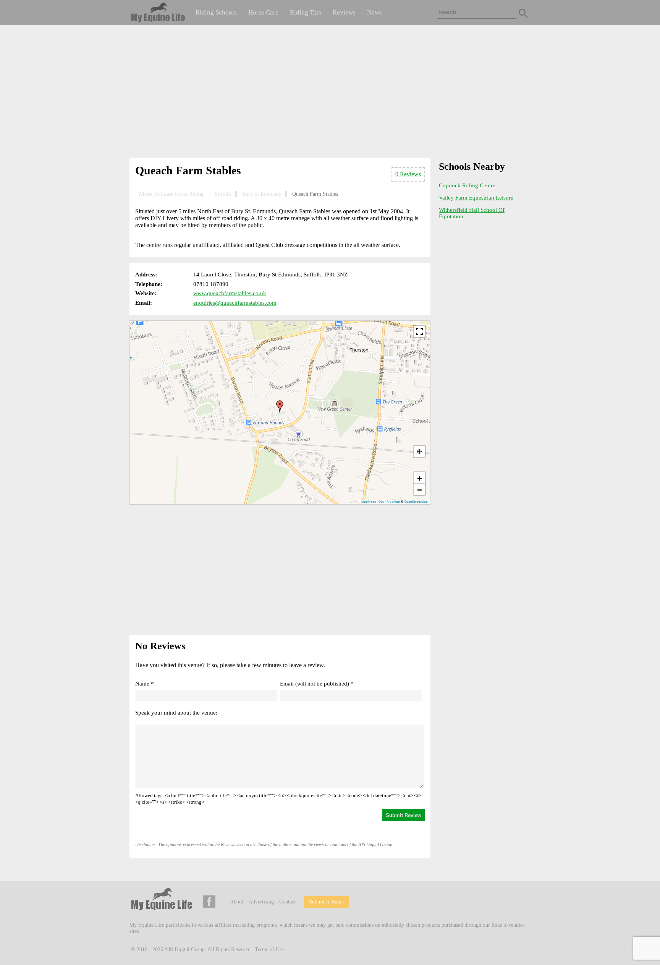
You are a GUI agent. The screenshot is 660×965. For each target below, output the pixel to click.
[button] (280, 406)
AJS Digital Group (184, 949)
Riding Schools (216, 12)
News (374, 12)
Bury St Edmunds (261, 194)
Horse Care (263, 12)
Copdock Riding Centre (467, 185)
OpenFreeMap (389, 502)
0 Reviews (408, 174)
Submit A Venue (326, 902)
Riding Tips (305, 12)
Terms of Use (269, 949)
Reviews (344, 12)
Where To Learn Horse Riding (171, 194)
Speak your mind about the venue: (176, 713)
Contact (287, 902)
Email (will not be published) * (317, 684)
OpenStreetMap (416, 502)
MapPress (368, 502)
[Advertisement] (330, 93)
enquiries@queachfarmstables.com (235, 303)
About (236, 902)
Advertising (261, 902)
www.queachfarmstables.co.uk (229, 293)
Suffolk (223, 194)
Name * (144, 684)
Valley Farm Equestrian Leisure (476, 198)
